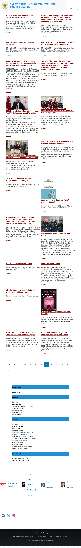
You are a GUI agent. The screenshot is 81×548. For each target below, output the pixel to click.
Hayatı (29, 474)
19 (26, 365)
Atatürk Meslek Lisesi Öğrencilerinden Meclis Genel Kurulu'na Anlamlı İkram (22, 157)
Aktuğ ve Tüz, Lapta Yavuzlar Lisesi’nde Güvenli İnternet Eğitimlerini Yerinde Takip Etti (57, 111)
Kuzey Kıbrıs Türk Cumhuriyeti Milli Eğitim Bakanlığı (32, 5)
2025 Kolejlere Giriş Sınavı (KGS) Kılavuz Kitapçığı (55, 201)
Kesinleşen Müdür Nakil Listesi (19, 264)
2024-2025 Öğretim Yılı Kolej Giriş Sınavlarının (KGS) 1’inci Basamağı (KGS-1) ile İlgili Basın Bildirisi (21, 63)
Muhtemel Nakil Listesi (50, 264)
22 (42, 365)
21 (36, 365)
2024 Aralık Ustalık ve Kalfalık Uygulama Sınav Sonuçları (18, 180)
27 (68, 365)
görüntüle (8, 32)
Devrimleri (30, 484)
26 (63, 365)
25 (58, 365)
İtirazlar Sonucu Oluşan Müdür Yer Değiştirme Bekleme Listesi (20, 291)
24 (52, 365)
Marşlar (29, 495)
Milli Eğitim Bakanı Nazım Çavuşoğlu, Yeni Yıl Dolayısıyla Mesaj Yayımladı (22, 112)
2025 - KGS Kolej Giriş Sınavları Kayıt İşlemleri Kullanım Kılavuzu (57, 142)
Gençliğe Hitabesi (32, 490)
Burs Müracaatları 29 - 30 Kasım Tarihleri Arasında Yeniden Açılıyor (20, 334)
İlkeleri (29, 479)
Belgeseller (49, 487)
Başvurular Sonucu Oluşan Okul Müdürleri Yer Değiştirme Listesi (54, 334)
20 (31, 365)
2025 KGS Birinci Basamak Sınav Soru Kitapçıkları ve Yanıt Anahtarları (57, 43)
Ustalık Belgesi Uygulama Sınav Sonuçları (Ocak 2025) (19, 16)
